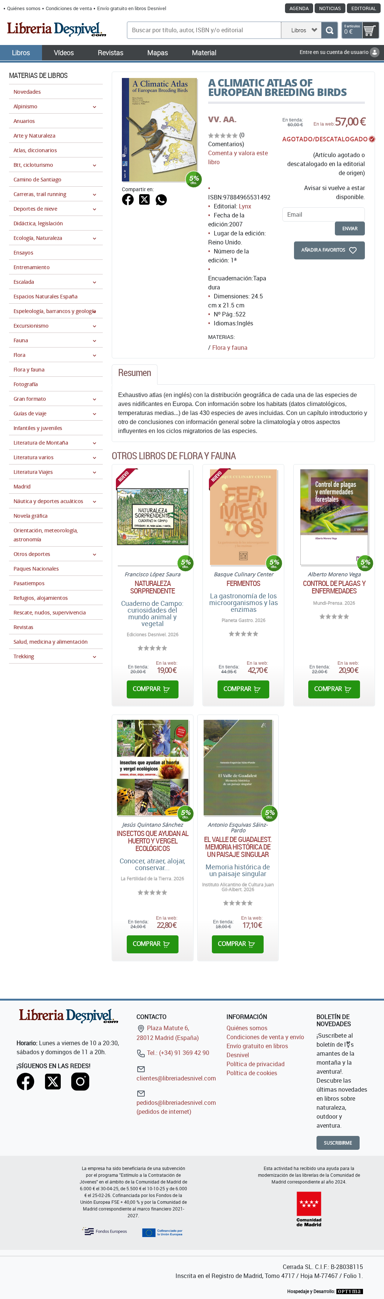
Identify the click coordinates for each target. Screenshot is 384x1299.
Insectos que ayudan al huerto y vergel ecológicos (152, 841)
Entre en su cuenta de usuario (335, 51)
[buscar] (329, 30)
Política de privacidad (255, 1064)
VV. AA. (222, 119)
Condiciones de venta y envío (265, 1037)
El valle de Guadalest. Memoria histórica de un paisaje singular (238, 847)
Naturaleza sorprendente (152, 587)
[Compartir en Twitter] (144, 199)
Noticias (330, 8)
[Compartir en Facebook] (128, 199)
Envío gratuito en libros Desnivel (131, 8)
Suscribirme (338, 1143)
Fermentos (243, 583)
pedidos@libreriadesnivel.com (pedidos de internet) (176, 1107)
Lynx (245, 206)
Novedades (27, 91)
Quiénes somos (23, 8)
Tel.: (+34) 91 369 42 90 (177, 1053)
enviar (349, 228)
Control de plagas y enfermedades (334, 587)
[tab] (135, 374)
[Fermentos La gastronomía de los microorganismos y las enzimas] (244, 517)
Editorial (363, 8)
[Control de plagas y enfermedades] (334, 517)
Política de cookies (251, 1073)
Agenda (299, 8)
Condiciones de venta (69, 8)
